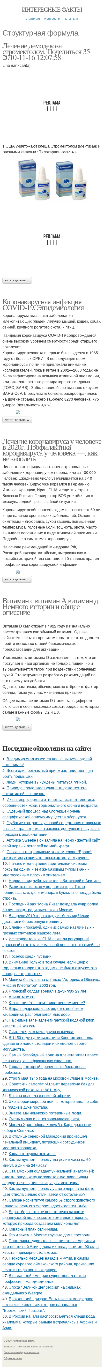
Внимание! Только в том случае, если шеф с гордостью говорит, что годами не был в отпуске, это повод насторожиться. (49, 967)
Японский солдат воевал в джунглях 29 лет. (48, 991)
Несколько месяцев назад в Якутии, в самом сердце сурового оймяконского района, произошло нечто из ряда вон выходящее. (48, 1263)
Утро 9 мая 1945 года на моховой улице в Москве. (54, 1078)
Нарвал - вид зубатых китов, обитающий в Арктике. (55, 880)
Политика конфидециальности (21, 1352)
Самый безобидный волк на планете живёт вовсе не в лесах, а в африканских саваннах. (50, 1057)
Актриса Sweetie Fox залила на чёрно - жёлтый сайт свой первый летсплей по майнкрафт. (51, 843)
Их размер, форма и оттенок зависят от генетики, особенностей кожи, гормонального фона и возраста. (50, 802)
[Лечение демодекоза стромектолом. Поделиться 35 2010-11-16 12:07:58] (52, 179)
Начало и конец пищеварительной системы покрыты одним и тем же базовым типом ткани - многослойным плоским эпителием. (45, 869)
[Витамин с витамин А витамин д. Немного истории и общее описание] (52, 719)
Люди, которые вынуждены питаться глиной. (47, 782)
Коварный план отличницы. (33, 1229)
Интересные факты (52, 9)
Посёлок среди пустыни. (30, 956)
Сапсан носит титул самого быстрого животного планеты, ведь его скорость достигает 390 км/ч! (48, 1203)
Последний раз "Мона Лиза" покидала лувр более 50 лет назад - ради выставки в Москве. (50, 906)
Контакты (9, 1346)
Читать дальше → (17, 280)
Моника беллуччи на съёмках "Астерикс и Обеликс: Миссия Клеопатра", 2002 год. (51, 982)
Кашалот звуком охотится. (32, 1153)
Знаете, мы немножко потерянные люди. (45, 1113)
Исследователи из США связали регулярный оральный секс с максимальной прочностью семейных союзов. (51, 944)
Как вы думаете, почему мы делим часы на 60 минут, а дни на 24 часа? (46, 1162)
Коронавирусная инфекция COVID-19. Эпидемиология (43, 304)
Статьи (71, 18)
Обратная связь (13, 1358)
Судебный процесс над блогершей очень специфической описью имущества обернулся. (44, 814)
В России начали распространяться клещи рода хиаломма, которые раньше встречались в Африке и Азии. (49, 1321)
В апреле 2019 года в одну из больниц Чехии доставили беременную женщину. (45, 918)
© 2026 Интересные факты (19, 1340)
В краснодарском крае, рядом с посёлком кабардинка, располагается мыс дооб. (42, 1011)
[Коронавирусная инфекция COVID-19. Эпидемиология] (52, 412)
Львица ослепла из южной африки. (40, 1095)
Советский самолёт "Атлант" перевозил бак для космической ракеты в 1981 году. (48, 1086)
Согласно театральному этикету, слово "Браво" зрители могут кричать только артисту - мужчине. (47, 854)
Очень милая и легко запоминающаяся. (44, 1118)
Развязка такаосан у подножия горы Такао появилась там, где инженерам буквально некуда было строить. (51, 892)
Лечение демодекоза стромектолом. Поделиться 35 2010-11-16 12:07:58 (46, 51)
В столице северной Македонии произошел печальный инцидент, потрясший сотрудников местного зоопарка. (44, 1141)
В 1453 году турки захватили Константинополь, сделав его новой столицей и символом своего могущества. (47, 1043)
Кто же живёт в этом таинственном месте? (47, 1002)
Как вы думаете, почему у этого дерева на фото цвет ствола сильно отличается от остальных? (48, 1191)
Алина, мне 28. (22, 997)
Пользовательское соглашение (35, 1346)
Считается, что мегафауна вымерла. (41, 1031)
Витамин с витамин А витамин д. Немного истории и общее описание (50, 606)
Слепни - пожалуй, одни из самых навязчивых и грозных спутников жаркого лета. (48, 930)
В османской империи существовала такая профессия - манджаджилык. (44, 1278)
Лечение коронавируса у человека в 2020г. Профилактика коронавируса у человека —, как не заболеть (51, 449)
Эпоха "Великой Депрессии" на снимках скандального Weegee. (41, 1290)
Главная (32, 18)
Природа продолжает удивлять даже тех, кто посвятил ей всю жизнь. (44, 790)
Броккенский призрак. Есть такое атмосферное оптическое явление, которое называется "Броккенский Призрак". (47, 1304)
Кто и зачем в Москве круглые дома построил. (50, 1235)
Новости (52, 18)
